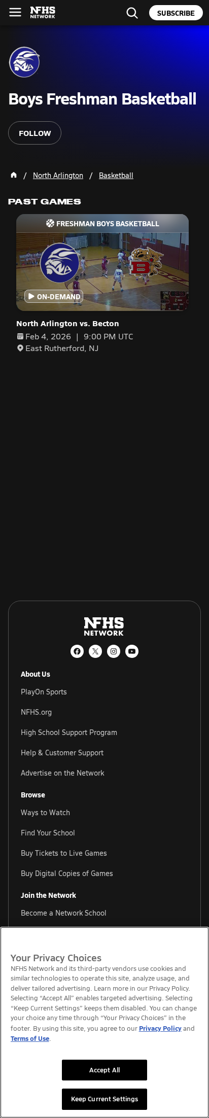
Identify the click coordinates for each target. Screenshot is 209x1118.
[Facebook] (77, 651)
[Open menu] (15, 12)
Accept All (104, 1069)
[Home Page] (13, 175)
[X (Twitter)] (95, 651)
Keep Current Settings (104, 1098)
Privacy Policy (160, 1028)
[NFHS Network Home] (43, 13)
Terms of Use (30, 1038)
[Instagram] (113, 651)
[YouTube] (131, 651)
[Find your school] (132, 13)
